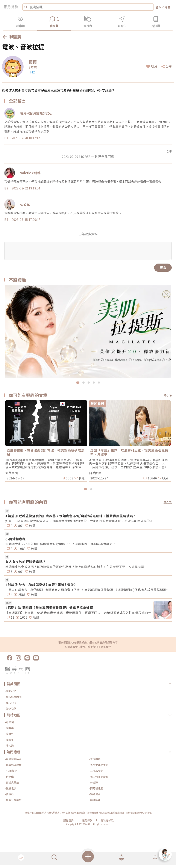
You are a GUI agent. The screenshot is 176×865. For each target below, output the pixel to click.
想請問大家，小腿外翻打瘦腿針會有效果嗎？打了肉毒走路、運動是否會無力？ (60, 544)
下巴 (32, 72)
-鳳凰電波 (10, 788)
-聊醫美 (9, 728)
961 (20, 571)
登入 (159, 7)
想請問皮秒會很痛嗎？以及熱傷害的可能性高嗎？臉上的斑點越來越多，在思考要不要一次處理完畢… (76, 566)
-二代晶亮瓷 (96, 770)
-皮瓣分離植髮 (13, 800)
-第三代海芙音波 (98, 776)
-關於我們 (10, 691)
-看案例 (9, 722)
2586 (21, 594)
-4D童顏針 (11, 770)
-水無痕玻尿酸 (13, 765)
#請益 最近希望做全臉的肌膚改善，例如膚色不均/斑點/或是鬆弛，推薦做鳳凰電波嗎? (70, 516)
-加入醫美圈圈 (13, 697)
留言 (162, 267)
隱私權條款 (107, 820)
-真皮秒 (9, 794)
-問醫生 (9, 739)
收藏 (154, 66)
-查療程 (9, 733)
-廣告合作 (10, 703)
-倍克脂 (9, 776)
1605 (23, 617)
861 (20, 525)
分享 (169, 66)
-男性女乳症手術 (98, 765)
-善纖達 (93, 782)
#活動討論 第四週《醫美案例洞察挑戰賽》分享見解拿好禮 (49, 607)
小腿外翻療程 (15, 539)
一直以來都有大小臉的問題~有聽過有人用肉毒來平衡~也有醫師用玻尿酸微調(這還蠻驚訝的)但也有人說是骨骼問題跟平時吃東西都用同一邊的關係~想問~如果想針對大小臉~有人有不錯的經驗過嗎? (88, 589)
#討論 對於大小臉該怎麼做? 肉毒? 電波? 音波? (40, 584)
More (168, 395)
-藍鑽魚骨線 (12, 782)
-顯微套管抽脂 (13, 759)
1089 (21, 548)
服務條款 (87, 820)
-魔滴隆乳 (94, 800)
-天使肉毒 (94, 759)
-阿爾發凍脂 (96, 788)
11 (12, 617)
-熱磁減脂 (94, 794)
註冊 (168, 7)
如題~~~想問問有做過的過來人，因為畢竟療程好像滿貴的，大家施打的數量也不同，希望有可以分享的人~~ (81, 521)
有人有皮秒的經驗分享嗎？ (25, 561)
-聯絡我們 (10, 708)
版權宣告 (68, 820)
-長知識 (9, 745)
